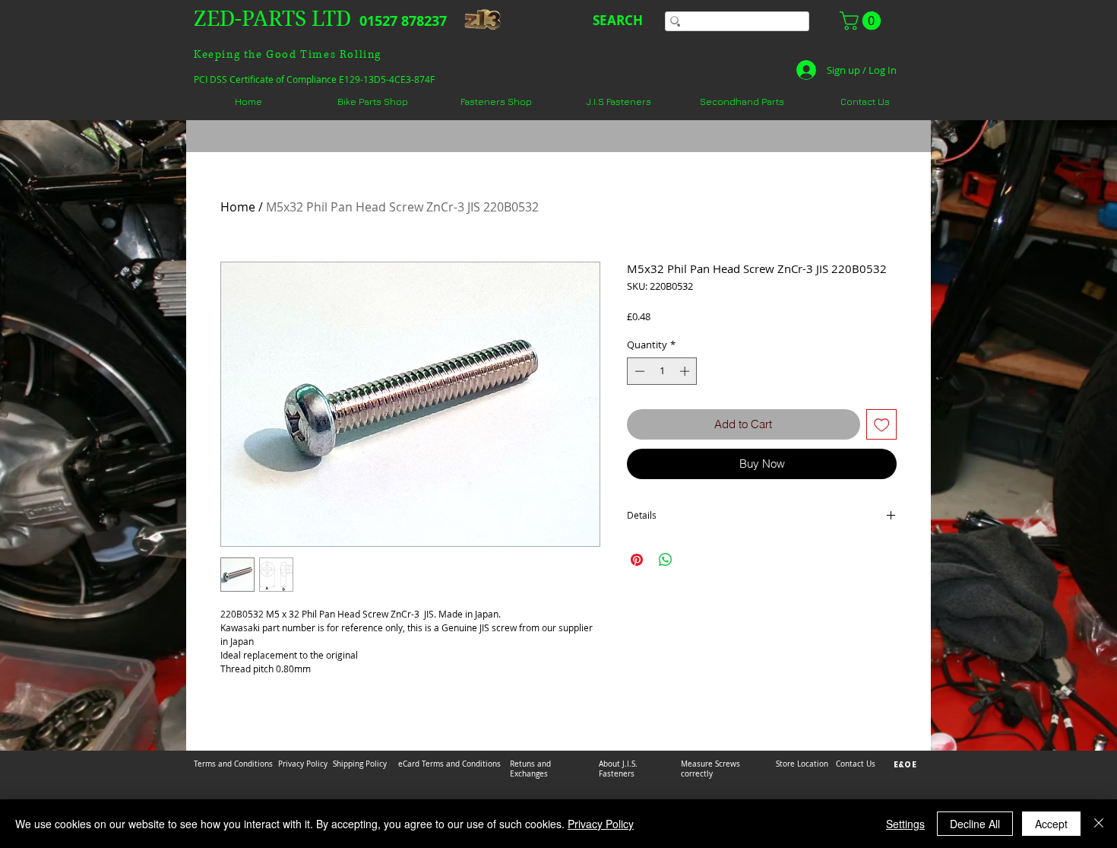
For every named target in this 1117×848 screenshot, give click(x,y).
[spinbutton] (662, 371)
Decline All (975, 823)
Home (237, 207)
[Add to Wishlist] (881, 424)
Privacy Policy (601, 823)
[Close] (1099, 823)
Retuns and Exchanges (530, 769)
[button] (862, 20)
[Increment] (686, 371)
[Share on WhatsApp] (666, 560)
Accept (1051, 823)
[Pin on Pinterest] (637, 560)
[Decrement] (638, 371)
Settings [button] (905, 823)
